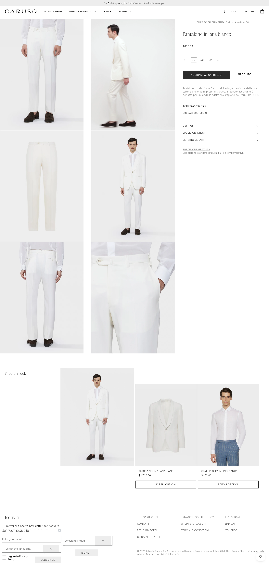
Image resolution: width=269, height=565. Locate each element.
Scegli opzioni (165, 484)
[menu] (233, 11)
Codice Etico (238, 551)
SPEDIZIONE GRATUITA (196, 149)
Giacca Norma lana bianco (157, 471)
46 (185, 59)
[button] (223, 11)
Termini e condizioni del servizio (163, 554)
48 (194, 59)
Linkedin (230, 523)
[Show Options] (103, 540)
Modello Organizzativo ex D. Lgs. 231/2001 (207, 551)
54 (218, 59)
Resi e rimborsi (147, 530)
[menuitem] (231, 11)
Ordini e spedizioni (193, 523)
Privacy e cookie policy (197, 517)
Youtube (231, 530)
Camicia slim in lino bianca (219, 471)
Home (198, 22)
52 (210, 59)
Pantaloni (210, 22)
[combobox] (80, 540)
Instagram (232, 517)
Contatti (143, 523)
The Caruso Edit (148, 517)
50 (202, 59)
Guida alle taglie (149, 536)
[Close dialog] (59, 531)
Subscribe (48, 559)
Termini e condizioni (195, 530)
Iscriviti (86, 552)
